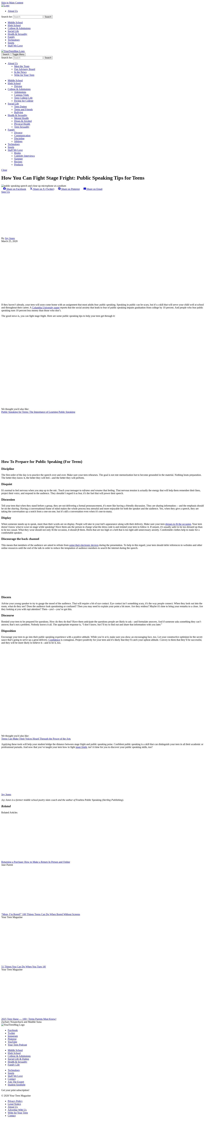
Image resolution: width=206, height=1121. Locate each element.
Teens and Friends (23, 109)
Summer (18, 158)
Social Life (13, 31)
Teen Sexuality (21, 126)
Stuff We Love (15, 45)
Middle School (15, 22)
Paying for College (23, 100)
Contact (12, 1079)
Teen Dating (20, 106)
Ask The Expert (16, 1081)
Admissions (20, 92)
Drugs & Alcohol (23, 121)
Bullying (18, 112)
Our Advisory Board (24, 69)
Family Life (14, 1064)
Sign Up (5, 192)
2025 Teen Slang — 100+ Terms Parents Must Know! (28, 1019)
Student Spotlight (16, 1084)
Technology (14, 39)
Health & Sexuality (17, 34)
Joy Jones (10, 238)
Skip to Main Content (12, 2)
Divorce (18, 132)
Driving (18, 86)
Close (4, 170)
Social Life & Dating (18, 1059)
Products (18, 164)
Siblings (18, 141)
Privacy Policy (15, 1101)
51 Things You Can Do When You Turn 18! (23, 966)
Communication (22, 135)
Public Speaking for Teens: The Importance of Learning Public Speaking (38, 412)
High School (14, 25)
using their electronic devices (83, 545)
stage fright (81, 747)
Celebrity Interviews (24, 155)
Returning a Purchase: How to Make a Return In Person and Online (35, 862)
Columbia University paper (46, 307)
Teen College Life (23, 97)
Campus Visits (21, 95)
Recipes (18, 161)
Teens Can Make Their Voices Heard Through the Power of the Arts (36, 738)
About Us (13, 11)
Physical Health (22, 124)
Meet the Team (21, 66)
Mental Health (21, 118)
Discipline (19, 138)
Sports (11, 42)
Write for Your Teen (24, 75)
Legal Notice (14, 1104)
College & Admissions (19, 28)
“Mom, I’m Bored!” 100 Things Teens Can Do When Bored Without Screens (40, 914)
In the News (20, 72)
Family (11, 37)
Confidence (54, 639)
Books (17, 153)
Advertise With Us (17, 1109)
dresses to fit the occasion (178, 524)
